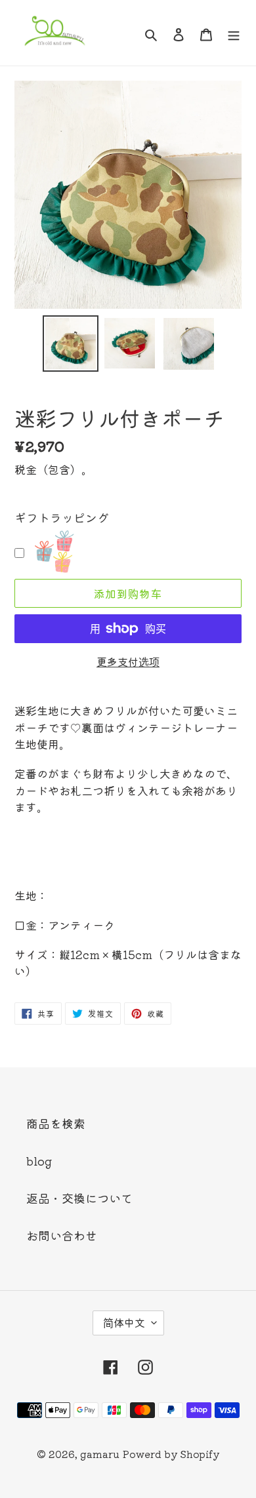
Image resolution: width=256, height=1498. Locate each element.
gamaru (99, 1454)
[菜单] (233, 33)
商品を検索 (55, 1123)
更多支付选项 (128, 661)
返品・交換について (79, 1197)
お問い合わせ (61, 1235)
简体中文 (124, 1322)
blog (39, 1160)
